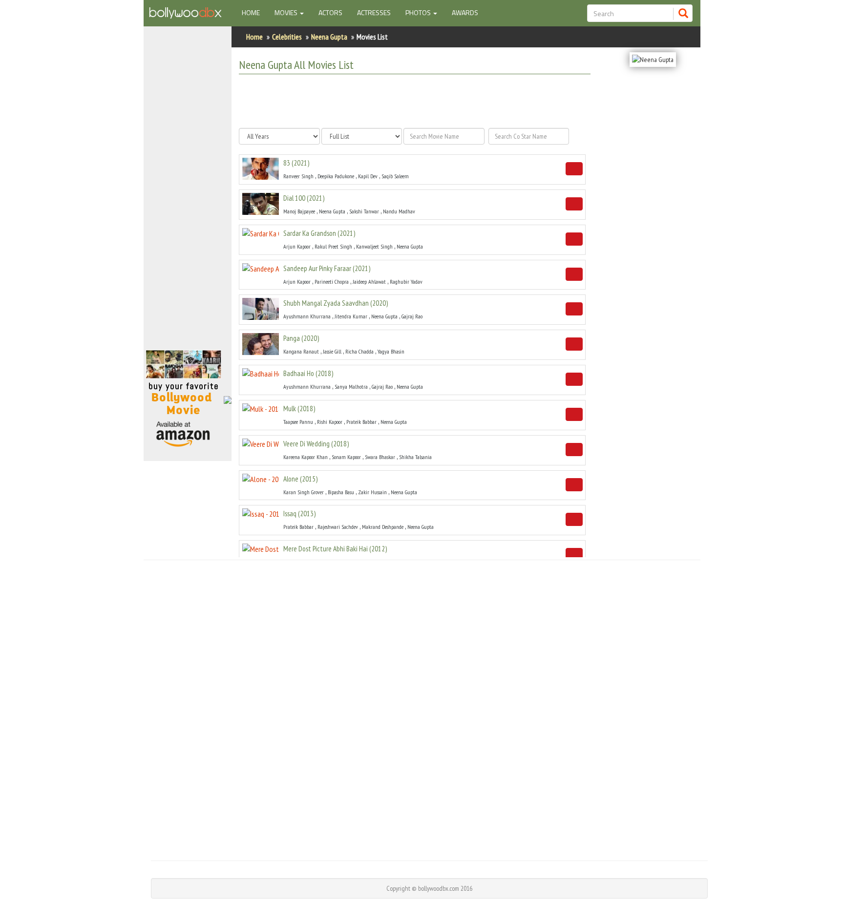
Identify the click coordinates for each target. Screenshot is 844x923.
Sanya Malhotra (351, 386)
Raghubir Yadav (406, 281)
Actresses (374, 12)
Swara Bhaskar (380, 457)
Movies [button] (286, 12)
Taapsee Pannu (298, 421)
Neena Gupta (329, 37)
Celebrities (287, 37)
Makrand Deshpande (382, 526)
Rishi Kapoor (329, 421)
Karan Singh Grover (303, 492)
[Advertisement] (187, 192)
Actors (330, 12)
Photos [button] (418, 12)
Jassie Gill (332, 351)
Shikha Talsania (415, 457)
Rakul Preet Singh (333, 246)
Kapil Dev (368, 176)
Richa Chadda (359, 351)
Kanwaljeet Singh (374, 246)
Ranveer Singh (298, 176)
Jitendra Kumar (351, 316)
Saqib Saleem (395, 176)
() (296, 163)
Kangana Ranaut (301, 351)
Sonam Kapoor (346, 457)
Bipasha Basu (341, 492)
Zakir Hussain (372, 492)
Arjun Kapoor (297, 246)
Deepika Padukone (335, 176)
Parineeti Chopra (332, 281)
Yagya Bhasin (391, 351)
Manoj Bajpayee (299, 211)
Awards (465, 12)
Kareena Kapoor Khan (305, 457)
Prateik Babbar (361, 421)
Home (254, 12)
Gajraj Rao (411, 316)
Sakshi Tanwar (364, 211)
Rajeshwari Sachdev (337, 526)
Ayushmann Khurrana (307, 316)
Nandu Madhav (399, 211)
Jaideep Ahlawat (369, 281)
